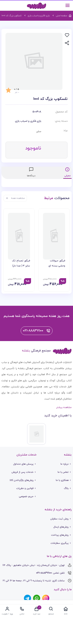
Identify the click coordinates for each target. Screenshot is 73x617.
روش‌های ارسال (61, 527)
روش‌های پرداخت (60, 535)
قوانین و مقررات (24, 488)
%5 (62, 281)
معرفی (67, 175)
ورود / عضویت (7, 614)
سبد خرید (36, 614)
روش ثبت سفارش (59, 518)
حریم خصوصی (26, 496)
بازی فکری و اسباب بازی (28, 121)
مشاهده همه (18, 198)
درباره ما (64, 464)
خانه (66, 614)
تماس (22, 614)
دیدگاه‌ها (31, 175)
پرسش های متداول (23, 464)
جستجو (51, 614)
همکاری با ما (62, 480)
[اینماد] (36, 434)
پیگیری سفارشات (59, 543)
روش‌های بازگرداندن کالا (21, 480)
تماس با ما (63, 472)
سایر (38, 131)
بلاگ (66, 488)
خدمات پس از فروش (22, 472)
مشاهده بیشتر (64, 407)
